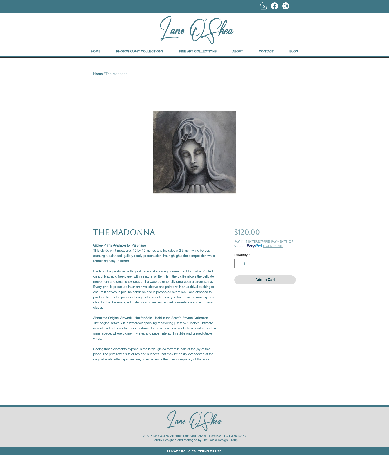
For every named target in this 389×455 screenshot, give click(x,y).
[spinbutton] (244, 263)
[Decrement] (238, 263)
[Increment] (251, 263)
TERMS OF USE (210, 451)
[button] (263, 6)
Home (98, 74)
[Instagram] (285, 5)
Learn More (273, 246)
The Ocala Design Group (220, 440)
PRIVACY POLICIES (181, 451)
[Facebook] (274, 5)
